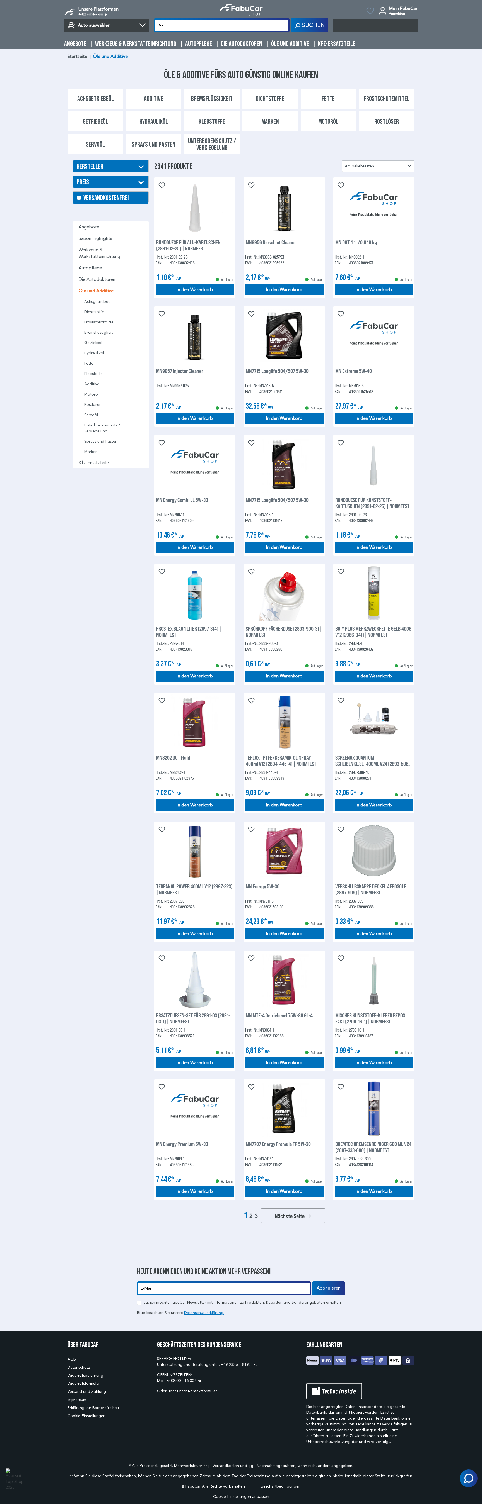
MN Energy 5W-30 (262, 886)
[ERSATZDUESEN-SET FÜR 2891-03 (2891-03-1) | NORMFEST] (195, 980)
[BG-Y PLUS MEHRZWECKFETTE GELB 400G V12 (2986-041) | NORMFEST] (374, 593)
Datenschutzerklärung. (204, 1312)
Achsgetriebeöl (98, 301)
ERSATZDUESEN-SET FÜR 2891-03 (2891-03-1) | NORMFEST (193, 1018)
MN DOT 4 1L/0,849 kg (356, 242)
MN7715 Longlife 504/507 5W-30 (277, 371)
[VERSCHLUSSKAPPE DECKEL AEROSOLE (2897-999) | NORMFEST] (374, 851)
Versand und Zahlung (87, 1391)
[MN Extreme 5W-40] (374, 336)
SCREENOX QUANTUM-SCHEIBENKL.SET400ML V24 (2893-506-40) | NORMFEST (372, 760)
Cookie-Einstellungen (86, 1415)
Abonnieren (329, 1288)
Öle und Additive (96, 291)
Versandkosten (226, 1465)
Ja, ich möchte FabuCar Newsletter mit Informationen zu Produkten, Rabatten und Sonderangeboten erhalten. (243, 1302)
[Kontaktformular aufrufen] (468, 1478)
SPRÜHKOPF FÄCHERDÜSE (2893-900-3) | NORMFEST (284, 631)
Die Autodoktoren (97, 279)
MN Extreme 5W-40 (353, 371)
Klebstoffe (93, 373)
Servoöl (91, 415)
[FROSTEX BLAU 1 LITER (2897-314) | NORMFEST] (195, 593)
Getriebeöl (93, 342)
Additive (91, 384)
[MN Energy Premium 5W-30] (195, 1109)
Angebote (89, 227)
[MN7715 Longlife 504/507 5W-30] (284, 336)
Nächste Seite (290, 1215)
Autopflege (90, 267)
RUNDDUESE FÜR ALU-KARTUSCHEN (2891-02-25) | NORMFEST (188, 245)
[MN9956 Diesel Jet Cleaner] (284, 207)
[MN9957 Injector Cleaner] (195, 336)
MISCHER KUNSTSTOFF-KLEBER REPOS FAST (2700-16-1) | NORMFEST (370, 1018)
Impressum (77, 1399)
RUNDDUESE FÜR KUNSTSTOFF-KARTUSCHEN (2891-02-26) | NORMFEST (372, 503)
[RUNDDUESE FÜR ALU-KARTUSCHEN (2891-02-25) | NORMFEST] (195, 207)
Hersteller (90, 166)
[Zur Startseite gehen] (241, 9)
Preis (83, 181)
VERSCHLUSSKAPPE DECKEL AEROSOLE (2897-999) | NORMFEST (370, 889)
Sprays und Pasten (100, 441)
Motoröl (91, 394)
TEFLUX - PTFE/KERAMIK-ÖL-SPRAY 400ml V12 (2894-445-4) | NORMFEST (281, 760)
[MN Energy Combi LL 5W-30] (195, 465)
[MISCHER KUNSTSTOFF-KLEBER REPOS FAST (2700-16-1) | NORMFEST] (374, 980)
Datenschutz (79, 1367)
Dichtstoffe (94, 311)
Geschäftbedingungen (280, 1486)
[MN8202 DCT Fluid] (195, 722)
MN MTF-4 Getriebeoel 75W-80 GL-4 (279, 1015)
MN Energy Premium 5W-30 (182, 1144)
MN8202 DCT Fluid (173, 757)
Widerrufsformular (84, 1383)
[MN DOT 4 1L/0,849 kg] (374, 207)
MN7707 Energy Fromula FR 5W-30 (278, 1144)
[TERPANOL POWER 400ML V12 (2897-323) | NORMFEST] (195, 851)
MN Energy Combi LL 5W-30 (182, 500)
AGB (72, 1359)
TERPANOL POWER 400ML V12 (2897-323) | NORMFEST (194, 889)
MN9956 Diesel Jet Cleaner (271, 242)
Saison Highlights (95, 238)
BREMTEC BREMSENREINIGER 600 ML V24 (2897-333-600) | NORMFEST (373, 1147)
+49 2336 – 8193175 (239, 1364)
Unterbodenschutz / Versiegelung (102, 428)
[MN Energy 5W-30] (284, 851)
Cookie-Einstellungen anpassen (241, 1496)
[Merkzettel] (370, 11)
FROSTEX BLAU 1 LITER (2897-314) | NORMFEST (188, 631)
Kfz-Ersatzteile (94, 462)
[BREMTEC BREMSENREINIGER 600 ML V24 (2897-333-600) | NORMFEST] (374, 1109)
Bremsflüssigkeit (98, 332)
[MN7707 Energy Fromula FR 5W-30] (284, 1109)
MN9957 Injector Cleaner (179, 371)
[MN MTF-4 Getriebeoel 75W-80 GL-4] (284, 980)
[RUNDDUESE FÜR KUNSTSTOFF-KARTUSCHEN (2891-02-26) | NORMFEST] (374, 465)
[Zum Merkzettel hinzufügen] (161, 184)
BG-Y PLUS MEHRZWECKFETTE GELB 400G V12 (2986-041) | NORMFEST (373, 631)
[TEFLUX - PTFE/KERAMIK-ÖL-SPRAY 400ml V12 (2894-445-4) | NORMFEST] (284, 722)
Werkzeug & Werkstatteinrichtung (99, 253)
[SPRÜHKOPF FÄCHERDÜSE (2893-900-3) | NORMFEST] (284, 593)
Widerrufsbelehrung (85, 1375)
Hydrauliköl (94, 353)
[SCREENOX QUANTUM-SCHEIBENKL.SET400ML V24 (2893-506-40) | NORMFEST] (374, 722)
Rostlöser (92, 404)
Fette (88, 363)
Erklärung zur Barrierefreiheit (93, 1407)
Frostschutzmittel (99, 322)
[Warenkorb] (375, 25)
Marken (91, 451)
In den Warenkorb (195, 289)
